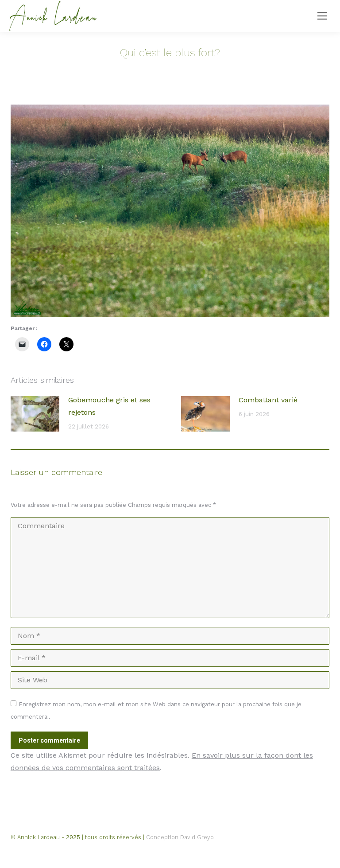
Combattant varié (268, 400)
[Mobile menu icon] (322, 16)
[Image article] (35, 414)
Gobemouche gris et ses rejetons (109, 406)
